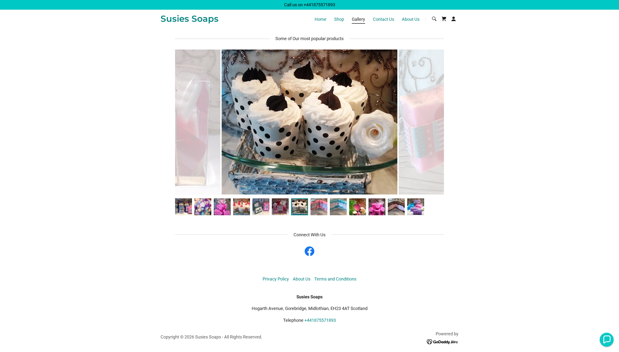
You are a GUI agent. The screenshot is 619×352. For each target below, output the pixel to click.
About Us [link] (411, 19)
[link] (190, 20)
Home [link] (320, 19)
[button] (453, 19)
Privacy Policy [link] (276, 278)
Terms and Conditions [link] (335, 278)
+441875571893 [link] (319, 4)
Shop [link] (339, 19)
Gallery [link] (358, 19)
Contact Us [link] (383, 19)
